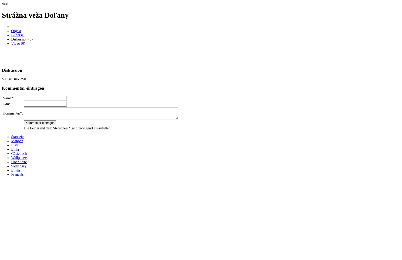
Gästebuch (19, 153)
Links (15, 149)
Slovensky (19, 166)
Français (17, 174)
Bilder (18, 35)
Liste (14, 145)
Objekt (16, 31)
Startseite (17, 137)
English (16, 170)
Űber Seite (19, 162)
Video (18, 43)
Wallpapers (19, 158)
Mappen (17, 141)
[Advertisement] (56, 56)
